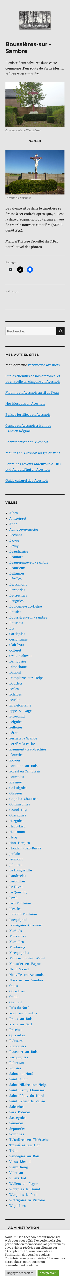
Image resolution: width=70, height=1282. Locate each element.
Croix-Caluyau (20, 656)
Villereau (16, 1173)
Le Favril (16, 887)
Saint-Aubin (19, 1079)
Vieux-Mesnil (20, 1162)
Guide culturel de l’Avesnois (26, 480)
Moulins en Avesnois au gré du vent (32, 453)
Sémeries (16, 1123)
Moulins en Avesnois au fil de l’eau (32, 392)
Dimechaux (18, 667)
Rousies (15, 1068)
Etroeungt (17, 716)
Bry (12, 628)
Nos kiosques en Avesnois (25, 403)
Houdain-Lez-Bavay (25, 848)
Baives (14, 540)
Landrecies (17, 876)
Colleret (15, 650)
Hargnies (16, 821)
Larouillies (17, 881)
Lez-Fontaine (20, 903)
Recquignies (18, 1057)
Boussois (16, 623)
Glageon (15, 793)
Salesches (16, 1107)
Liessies (15, 909)
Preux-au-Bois (20, 1019)
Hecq (13, 837)
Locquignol (18, 920)
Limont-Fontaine (23, 914)
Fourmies (16, 777)
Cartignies (17, 634)
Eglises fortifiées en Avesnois (27, 414)
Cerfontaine (18, 639)
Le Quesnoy (18, 892)
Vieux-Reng (18, 1167)
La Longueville (20, 870)
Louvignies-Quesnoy (25, 925)
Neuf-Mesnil (19, 969)
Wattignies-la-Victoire (27, 1200)
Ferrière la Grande (23, 738)
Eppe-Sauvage (20, 711)
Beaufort (16, 557)
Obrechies (17, 991)
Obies (13, 986)
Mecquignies (19, 953)
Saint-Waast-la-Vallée (27, 1101)
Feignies (15, 722)
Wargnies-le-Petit (23, 1195)
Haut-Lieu (17, 826)
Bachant (15, 535)
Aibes (13, 513)
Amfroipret (17, 518)
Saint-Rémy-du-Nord (26, 1096)
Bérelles (15, 579)
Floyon (14, 760)
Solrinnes (16, 1134)
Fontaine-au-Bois (23, 766)
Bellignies (16, 573)
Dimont (15, 672)
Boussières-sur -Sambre (28, 617)
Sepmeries (17, 1129)
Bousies (15, 612)
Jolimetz (15, 865)
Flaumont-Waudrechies (27, 749)
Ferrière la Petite (22, 744)
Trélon (14, 1151)
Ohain (14, 997)
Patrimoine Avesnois (44, 365)
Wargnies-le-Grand (24, 1189)
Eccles (14, 689)
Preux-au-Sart (20, 1024)
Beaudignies (18, 551)
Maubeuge (17, 947)
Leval (13, 898)
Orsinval (15, 1002)
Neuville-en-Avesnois (26, 975)
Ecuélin (15, 700)
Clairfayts (16, 645)
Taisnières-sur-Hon (25, 1145)
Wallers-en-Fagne (23, 1184)
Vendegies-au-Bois (24, 1156)
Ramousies (17, 1046)
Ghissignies (18, 788)
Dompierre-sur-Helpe (26, 678)
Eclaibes (15, 694)
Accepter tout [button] (48, 1273)
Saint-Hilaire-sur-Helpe (28, 1085)
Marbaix (15, 931)
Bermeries (17, 590)
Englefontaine (20, 705)
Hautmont (17, 832)
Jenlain (14, 854)
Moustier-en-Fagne (25, 964)
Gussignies (17, 815)
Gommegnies (19, 804)
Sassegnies (17, 1118)
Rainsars (16, 1041)
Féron (13, 733)
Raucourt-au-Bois (23, 1052)
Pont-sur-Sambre (23, 1013)
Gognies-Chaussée (23, 799)
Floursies (16, 755)
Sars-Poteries (20, 1112)
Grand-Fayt (18, 810)
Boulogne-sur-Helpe (25, 606)
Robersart (16, 1063)
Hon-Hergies (19, 843)
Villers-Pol (17, 1178)
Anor (13, 524)
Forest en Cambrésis (25, 771)
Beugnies (16, 601)
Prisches (15, 1030)
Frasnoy (15, 782)
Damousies (17, 661)
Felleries (15, 727)
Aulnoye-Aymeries (23, 529)
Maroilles (16, 942)
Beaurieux (17, 568)
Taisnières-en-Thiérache (29, 1140)
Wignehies (17, 1206)
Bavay (13, 546)
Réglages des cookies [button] (20, 1273)
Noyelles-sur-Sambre (26, 980)
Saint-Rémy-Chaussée (27, 1090)
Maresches (17, 936)
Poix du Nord (19, 1008)
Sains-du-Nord (21, 1074)
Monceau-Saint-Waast (27, 958)
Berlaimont (18, 584)
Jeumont (16, 859)
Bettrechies (18, 595)
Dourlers (16, 683)
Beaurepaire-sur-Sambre (28, 562)
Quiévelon (17, 1035)
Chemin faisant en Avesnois (26, 442)
